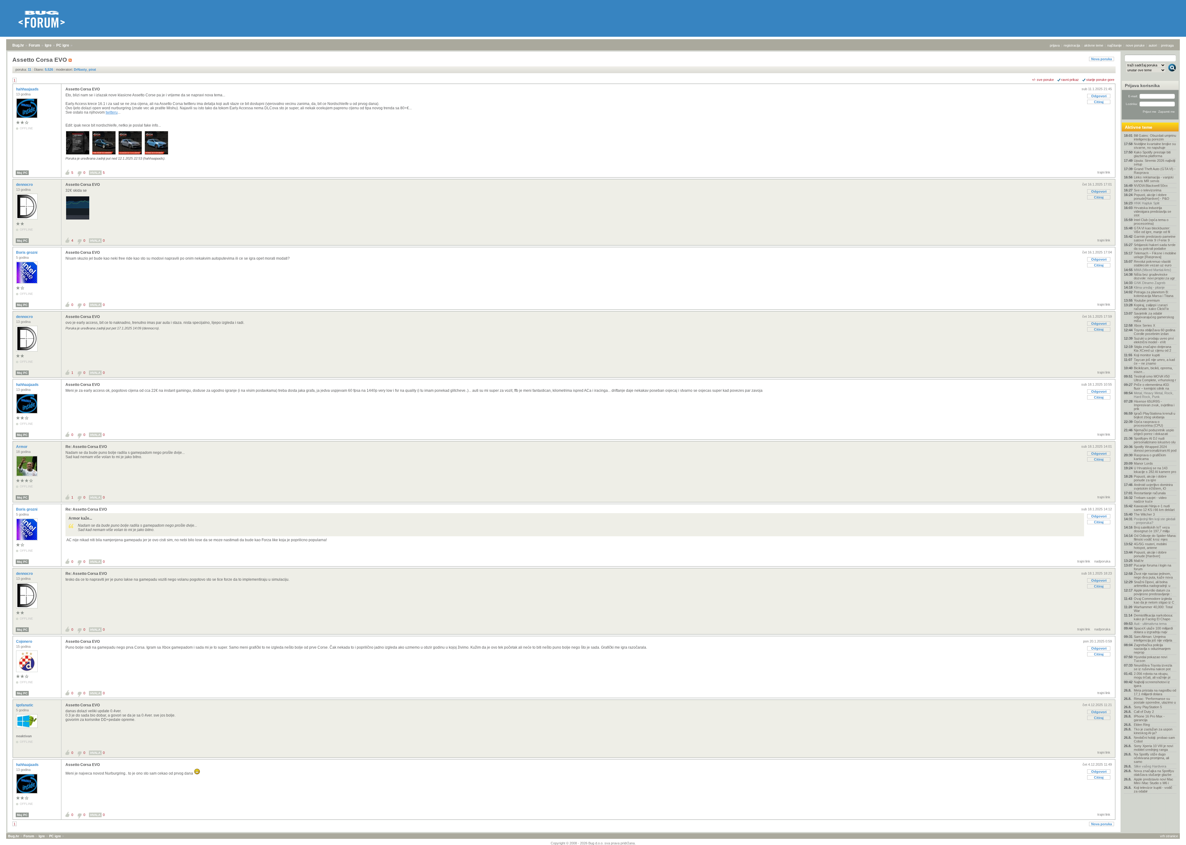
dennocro (25, 184)
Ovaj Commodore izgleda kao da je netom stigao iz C (1154, 600)
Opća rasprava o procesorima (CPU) (1148, 423)
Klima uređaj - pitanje (1149, 287)
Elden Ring (1142, 724)
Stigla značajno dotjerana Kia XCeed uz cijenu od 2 (1152, 348)
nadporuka (1102, 561)
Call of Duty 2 (1144, 711)
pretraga (1167, 45)
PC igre (62, 45)
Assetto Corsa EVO (82, 89)
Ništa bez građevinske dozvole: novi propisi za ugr (1154, 276)
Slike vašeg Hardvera (1150, 766)
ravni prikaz (1070, 80)
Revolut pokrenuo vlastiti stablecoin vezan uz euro (1152, 263)
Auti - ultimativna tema (1150, 623)
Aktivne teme (1138, 127)
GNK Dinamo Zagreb (1149, 283)
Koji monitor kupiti (1147, 355)
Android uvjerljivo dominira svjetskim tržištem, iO (1153, 486)
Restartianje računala (1150, 493)
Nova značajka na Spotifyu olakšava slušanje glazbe (1154, 772)
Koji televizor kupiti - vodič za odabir (1153, 789)
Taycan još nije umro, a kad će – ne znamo (1154, 361)
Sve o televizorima (1147, 190)
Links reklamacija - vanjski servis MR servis (1153, 179)
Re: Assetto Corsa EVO (86, 447)
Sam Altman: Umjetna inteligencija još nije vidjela (1153, 638)
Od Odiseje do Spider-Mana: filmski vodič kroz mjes (1155, 537)
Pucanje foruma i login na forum (1152, 567)
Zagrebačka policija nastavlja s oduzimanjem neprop (1152, 648)
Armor (22, 447)
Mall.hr (1139, 561)
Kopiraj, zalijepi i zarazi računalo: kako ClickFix (1151, 307)
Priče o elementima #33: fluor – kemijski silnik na (1152, 386)
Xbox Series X (1144, 325)
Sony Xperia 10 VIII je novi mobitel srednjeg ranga (1153, 747)
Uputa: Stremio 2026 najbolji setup (1154, 162)
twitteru (112, 112)
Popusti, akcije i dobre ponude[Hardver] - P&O (1151, 196)
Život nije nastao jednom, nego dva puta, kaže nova (1153, 575)
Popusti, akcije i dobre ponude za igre (1150, 478)
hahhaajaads (28, 89)
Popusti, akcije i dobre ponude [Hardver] (1150, 554)
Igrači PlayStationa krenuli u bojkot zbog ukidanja (1154, 415)
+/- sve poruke (1043, 80)
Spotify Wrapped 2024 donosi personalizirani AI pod (1155, 448)
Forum (34, 45)
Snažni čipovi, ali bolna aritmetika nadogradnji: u (1152, 584)
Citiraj (1099, 102)
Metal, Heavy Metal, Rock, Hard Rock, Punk (1153, 395)
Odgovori (1099, 96)
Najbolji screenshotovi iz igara (1152, 684)
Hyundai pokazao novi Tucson (1150, 659)
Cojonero (24, 641)
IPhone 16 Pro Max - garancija (1149, 718)
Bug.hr (18, 45)
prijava (1055, 45)
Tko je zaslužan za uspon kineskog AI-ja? (1153, 731)
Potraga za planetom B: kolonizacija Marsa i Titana (1153, 294)
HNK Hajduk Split (1146, 203)
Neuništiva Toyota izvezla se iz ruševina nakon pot (1153, 667)
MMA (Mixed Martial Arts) (1152, 270)
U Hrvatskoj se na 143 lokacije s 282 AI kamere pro (1155, 470)
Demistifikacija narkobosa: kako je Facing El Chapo (1153, 617)
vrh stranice (1169, 836)
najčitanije (1114, 45)
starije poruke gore (1100, 80)
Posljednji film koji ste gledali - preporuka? (1154, 521)
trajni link (1103, 172)
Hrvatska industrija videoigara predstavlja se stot (1152, 211)
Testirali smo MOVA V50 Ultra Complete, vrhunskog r (1155, 378)
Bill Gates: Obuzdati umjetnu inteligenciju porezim (1155, 137)
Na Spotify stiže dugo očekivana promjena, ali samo (1151, 757)
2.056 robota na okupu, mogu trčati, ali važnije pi (1152, 675)
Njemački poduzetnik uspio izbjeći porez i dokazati (1154, 432)
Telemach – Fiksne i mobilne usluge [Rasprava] (1155, 255)
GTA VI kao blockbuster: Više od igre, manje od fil (1152, 230)
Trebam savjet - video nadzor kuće (1150, 499)
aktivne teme (1093, 45)
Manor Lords (1143, 463)
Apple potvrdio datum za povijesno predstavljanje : (1152, 592)
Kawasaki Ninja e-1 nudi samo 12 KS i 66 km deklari (1154, 508)
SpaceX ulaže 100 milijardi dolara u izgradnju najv (1153, 630)
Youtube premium (1147, 300)
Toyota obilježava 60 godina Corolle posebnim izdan (1154, 332)
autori (1153, 45)
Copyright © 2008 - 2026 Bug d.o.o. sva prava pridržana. (593, 843)
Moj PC (22, 172)
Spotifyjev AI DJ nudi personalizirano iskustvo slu (1154, 440)
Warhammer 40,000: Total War (1153, 609)
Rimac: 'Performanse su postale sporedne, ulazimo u (1155, 700)
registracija (1072, 45)
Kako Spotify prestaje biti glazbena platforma (1152, 154)
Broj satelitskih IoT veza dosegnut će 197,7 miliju (1152, 529)
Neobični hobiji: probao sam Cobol (1154, 739)
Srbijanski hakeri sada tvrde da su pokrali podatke (1154, 246)
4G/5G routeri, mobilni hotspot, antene (1150, 546)
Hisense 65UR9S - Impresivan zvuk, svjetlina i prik (1154, 405)
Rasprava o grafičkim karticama (1150, 457)
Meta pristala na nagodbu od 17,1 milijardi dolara (1155, 692)
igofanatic (25, 705)
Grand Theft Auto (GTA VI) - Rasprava (1154, 170)
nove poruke (1135, 45)
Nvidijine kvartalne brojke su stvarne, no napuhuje (1155, 145)
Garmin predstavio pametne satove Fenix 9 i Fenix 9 (1154, 238)
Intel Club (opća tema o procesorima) (1151, 221)
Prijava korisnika (1142, 85)
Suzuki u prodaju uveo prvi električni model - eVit (1154, 340)
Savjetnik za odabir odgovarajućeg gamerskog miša (1154, 317)
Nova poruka (1101, 59)
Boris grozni (27, 252)
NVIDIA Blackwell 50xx (1151, 185)
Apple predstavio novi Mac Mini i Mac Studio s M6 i (1153, 781)
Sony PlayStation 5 (1148, 707)
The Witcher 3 (1144, 514)
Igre (48, 45)
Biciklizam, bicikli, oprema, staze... (1153, 370)
